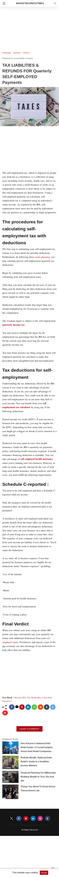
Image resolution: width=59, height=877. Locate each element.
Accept (44, 873)
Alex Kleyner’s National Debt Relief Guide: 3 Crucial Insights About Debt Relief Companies (37, 747)
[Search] (54, 3)
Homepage (6, 53)
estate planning (42, 256)
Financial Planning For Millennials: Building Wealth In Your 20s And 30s (38, 777)
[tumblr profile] (47, 818)
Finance (26, 53)
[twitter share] (17, 706)
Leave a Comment (29, 729)
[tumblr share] (46, 707)
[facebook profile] (18, 818)
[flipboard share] (5, 712)
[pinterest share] (22, 707)
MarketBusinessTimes (30, 3)
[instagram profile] (40, 818)
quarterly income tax (13, 324)
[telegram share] (53, 707)
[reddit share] (40, 707)
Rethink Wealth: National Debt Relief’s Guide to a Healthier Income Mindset (36, 761)
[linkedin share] (28, 707)
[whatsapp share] (34, 707)
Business (17, 53)
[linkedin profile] (33, 818)
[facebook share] (12, 707)
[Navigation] (3, 3)
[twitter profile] (11, 818)
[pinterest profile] (26, 818)
